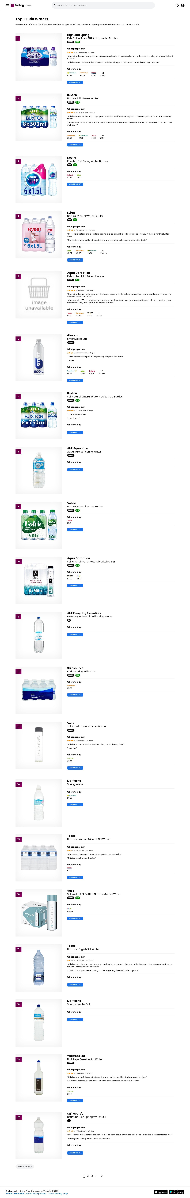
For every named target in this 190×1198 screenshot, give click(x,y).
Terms (51, 1193)
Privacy (58, 1193)
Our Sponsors (39, 1193)
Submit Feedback (15, 1193)
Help (65, 1193)
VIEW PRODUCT (75, 82)
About (29, 1193)
